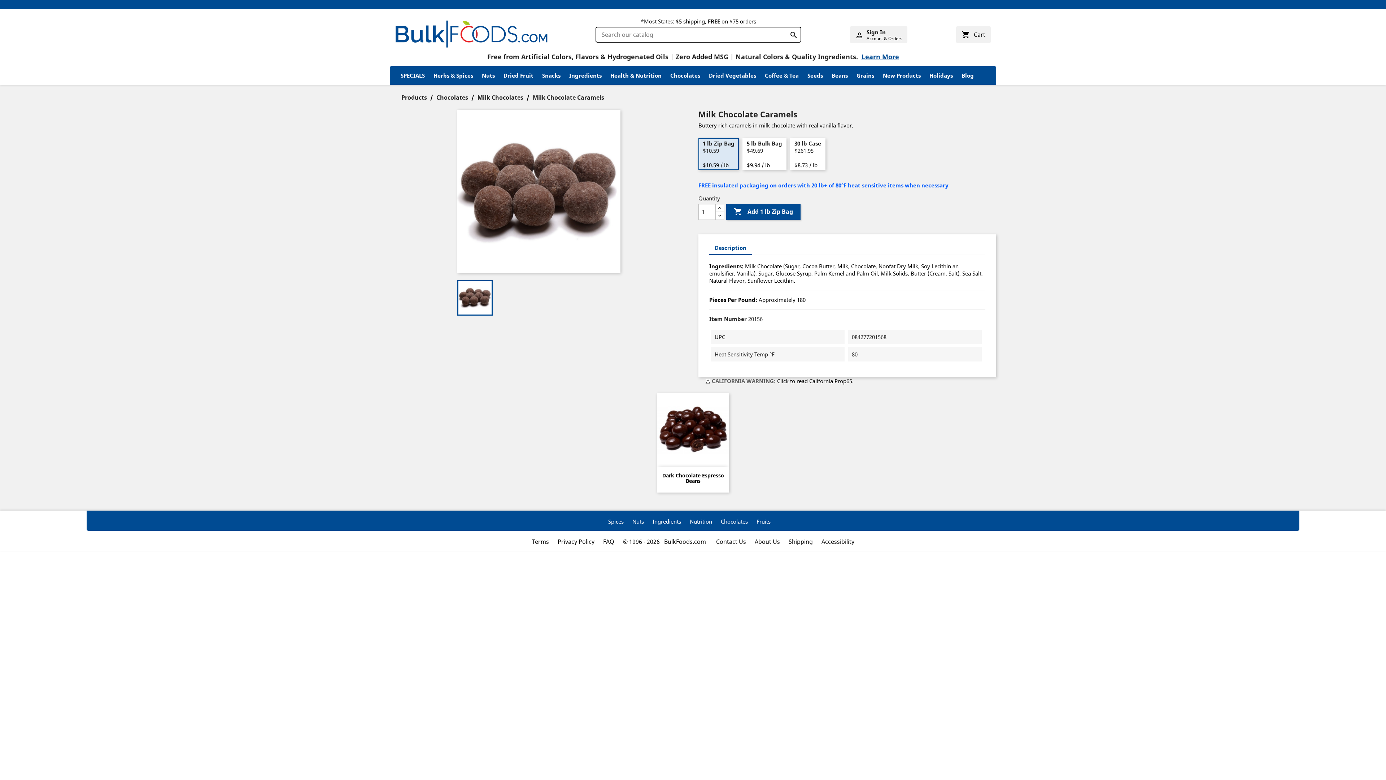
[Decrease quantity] (719, 216)
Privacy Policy (576, 542)
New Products (902, 75)
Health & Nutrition (636, 75)
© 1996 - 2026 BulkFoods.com (665, 542)
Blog (968, 75)
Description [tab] (730, 247)
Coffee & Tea (782, 75)
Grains (865, 75)
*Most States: (657, 21)
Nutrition (701, 521)
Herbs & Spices (453, 75)
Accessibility (837, 542)
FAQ (608, 542)
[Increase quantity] (719, 208)
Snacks (551, 75)
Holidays (941, 75)
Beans (840, 75)
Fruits (764, 521)
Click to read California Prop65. (815, 381)
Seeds (815, 75)
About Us (767, 542)
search (791, 33)
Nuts (488, 75)
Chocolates (685, 75)
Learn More (880, 56)
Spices (616, 521)
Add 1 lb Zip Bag (763, 211)
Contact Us (731, 542)
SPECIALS (413, 75)
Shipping (801, 542)
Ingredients (585, 75)
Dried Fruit (518, 75)
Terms (540, 542)
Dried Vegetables (732, 75)
